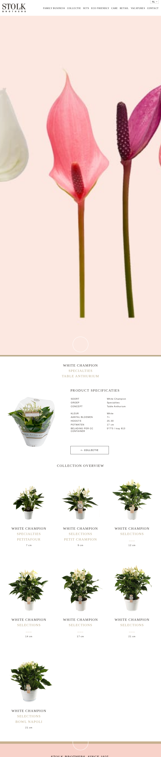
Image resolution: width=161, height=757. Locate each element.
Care (114, 8)
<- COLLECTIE (89, 450)
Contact (153, 8)
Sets (86, 8)
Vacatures (138, 8)
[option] (32, 419)
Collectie (74, 8)
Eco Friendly (100, 8)
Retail (124, 8)
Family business (54, 8)
